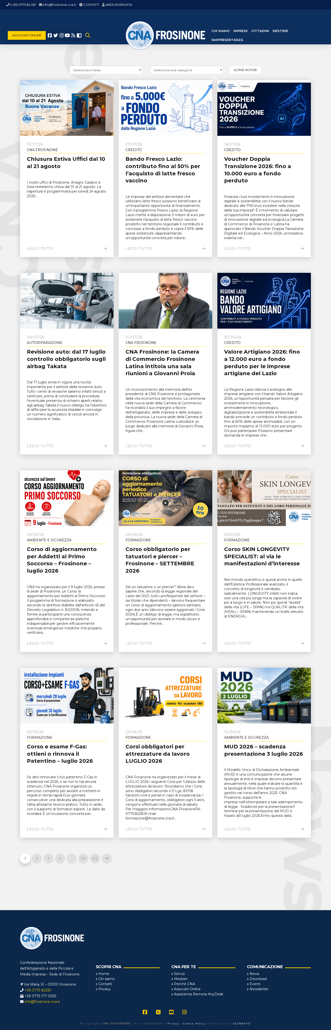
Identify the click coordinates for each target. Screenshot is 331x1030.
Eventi (255, 984)
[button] (88, 35)
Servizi (179, 974)
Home (103, 974)
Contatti (105, 984)
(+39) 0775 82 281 (23, 5)
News (254, 974)
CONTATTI (91, 5)
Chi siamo (106, 979)
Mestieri (181, 979)
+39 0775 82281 (37, 990)
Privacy (104, 989)
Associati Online (187, 989)
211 (83, 858)
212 (95, 858)
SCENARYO (242, 1023)
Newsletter (259, 989)
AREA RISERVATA (118, 5)
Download (258, 979)
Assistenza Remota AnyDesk (198, 994)
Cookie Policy (194, 1023)
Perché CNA (184, 984)
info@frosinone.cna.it (59, 5)
